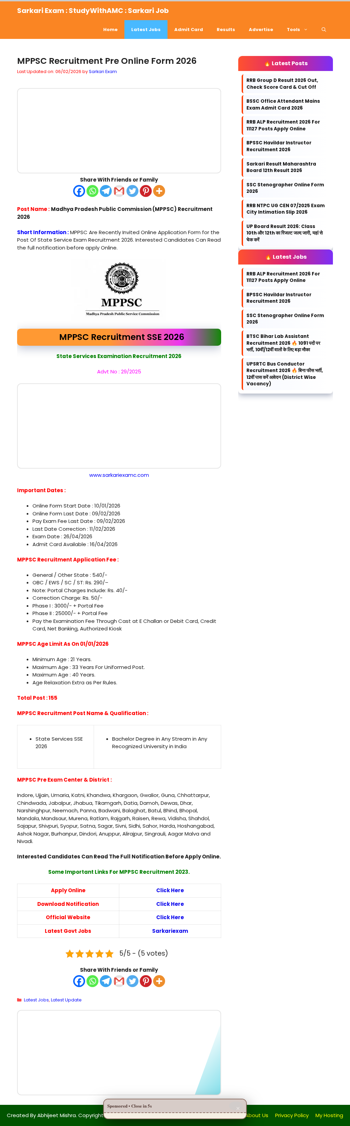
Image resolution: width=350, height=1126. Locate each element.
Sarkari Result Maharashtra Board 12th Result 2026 (281, 167)
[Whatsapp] (92, 191)
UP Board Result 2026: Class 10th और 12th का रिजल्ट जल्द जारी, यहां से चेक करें (284, 233)
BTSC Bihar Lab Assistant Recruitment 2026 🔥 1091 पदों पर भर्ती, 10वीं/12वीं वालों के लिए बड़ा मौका (283, 343)
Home (110, 29)
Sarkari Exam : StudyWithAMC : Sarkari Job (93, 10)
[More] (159, 191)
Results (226, 29)
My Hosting (329, 1115)
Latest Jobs (146, 29)
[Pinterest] (146, 191)
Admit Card (188, 29)
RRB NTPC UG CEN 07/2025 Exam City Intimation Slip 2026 (285, 209)
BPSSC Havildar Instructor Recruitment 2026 (278, 146)
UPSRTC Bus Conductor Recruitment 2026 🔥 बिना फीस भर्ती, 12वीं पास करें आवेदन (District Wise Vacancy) (284, 374)
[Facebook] (79, 191)
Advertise (261, 29)
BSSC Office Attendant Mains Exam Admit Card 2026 (283, 104)
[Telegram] (106, 191)
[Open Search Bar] (324, 29)
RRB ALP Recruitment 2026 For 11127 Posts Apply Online (283, 125)
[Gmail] (119, 191)
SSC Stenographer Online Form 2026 (285, 188)
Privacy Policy (292, 1115)
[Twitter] (132, 191)
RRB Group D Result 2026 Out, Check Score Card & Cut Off (282, 83)
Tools (293, 29)
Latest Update (66, 1000)
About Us (256, 1115)
